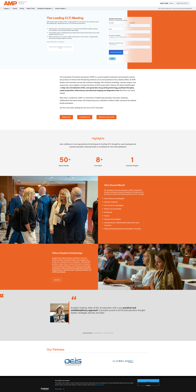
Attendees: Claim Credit (106, 117)
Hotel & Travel (31, 8)
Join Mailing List (85, 117)
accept (148, 381)
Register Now (66, 117)
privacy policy (100, 384)
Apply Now (57, 280)
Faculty (15, 8)
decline (148, 385)
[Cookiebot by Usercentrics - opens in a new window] (45, 389)
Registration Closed (182, 3)
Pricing (22, 8)
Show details (58, 389)
